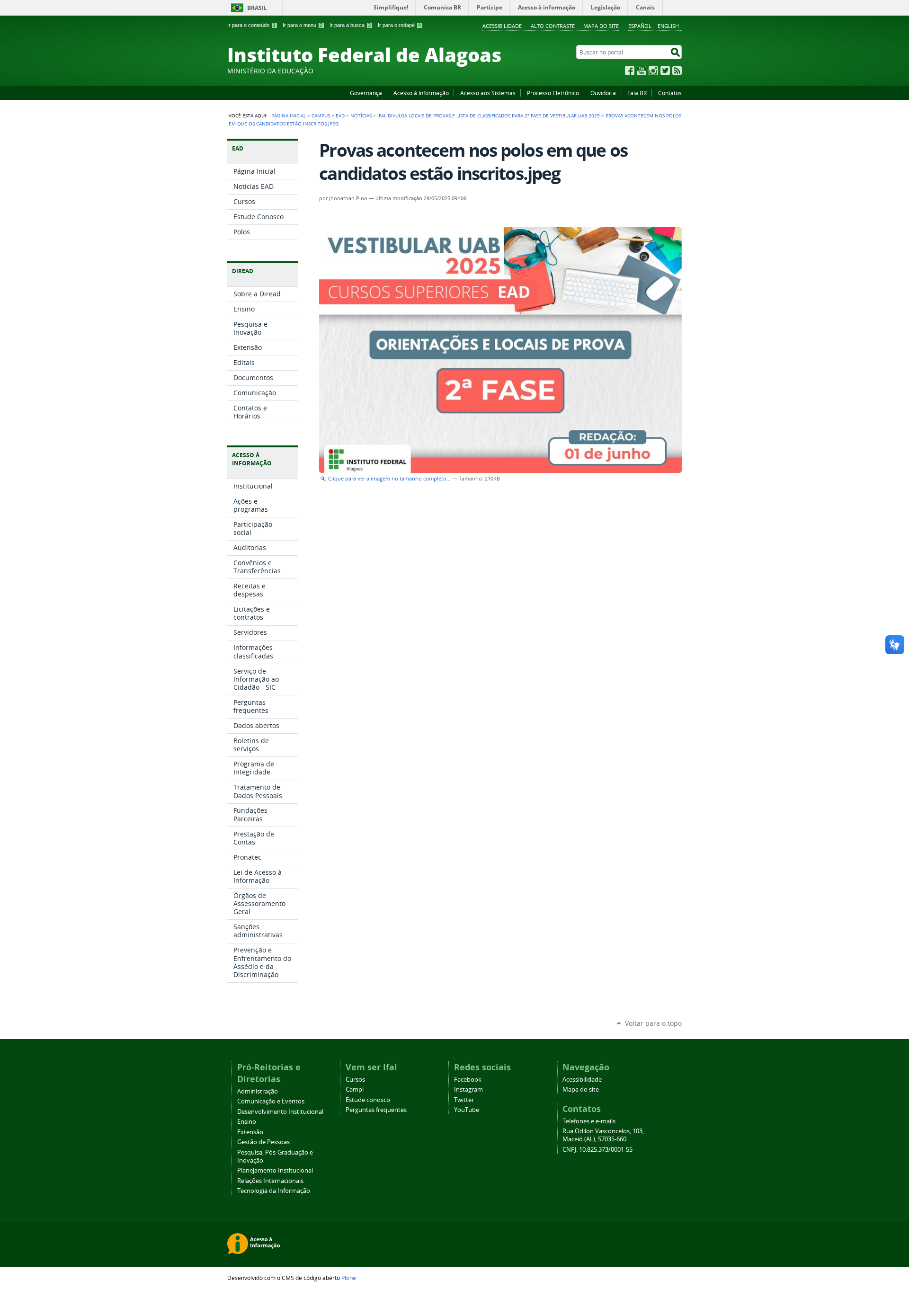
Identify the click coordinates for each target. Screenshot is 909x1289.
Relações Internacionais (270, 1181)
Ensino (246, 1122)
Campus (321, 115)
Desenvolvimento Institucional (280, 1112)
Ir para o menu (302, 25)
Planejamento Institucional (275, 1170)
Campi (355, 1089)
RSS (677, 70)
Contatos (670, 93)
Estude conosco (368, 1100)
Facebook (629, 70)
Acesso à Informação (421, 93)
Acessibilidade (502, 25)
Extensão (250, 1132)
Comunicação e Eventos (270, 1101)
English (668, 25)
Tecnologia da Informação (273, 1191)
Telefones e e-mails (588, 1121)
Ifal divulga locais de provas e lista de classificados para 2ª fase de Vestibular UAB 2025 (488, 115)
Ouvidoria (603, 93)
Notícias (361, 115)
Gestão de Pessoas (263, 1142)
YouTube (641, 70)
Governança (366, 93)
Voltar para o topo (653, 1023)
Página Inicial (288, 115)
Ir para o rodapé (399, 25)
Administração (257, 1091)
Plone (348, 1277)
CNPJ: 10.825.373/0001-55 (597, 1150)
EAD (340, 115)
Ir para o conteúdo (251, 25)
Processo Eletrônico (553, 93)
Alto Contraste (553, 25)
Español (639, 25)
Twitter (665, 70)
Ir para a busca (350, 25)
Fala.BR (637, 93)
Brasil (257, 8)
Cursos (355, 1080)
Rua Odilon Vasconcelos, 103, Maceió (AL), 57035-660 (603, 1135)
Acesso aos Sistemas (488, 93)
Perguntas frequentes (376, 1110)
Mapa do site (601, 25)
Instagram (653, 70)
